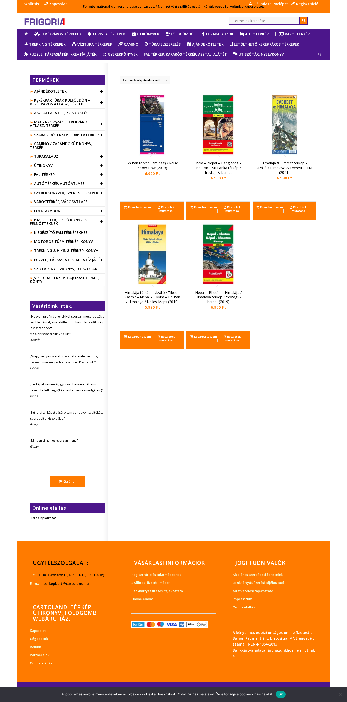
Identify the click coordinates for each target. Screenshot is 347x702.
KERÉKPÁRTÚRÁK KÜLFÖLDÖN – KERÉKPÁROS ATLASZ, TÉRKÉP (66, 102)
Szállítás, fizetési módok (150, 582)
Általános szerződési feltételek (258, 574)
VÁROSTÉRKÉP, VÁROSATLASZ (61, 201)
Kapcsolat (38, 630)
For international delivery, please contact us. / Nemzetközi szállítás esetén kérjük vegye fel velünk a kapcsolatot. (173, 6)
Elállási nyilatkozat (43, 518)
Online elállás (41, 663)
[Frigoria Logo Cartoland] (49, 20)
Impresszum (242, 599)
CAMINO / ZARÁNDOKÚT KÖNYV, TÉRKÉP (61, 145)
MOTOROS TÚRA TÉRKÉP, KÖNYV (63, 241)
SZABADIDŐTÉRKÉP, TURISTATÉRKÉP (68, 134)
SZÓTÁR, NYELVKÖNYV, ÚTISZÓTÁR (65, 268)
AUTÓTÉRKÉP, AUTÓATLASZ (68, 183)
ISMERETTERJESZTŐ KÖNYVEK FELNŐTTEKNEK (66, 221)
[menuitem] (32, 4)
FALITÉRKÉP (68, 174)
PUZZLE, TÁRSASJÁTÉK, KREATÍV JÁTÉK (68, 259)
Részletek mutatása (167, 209)
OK (280, 694)
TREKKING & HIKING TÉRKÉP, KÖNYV (66, 250)
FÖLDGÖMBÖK (68, 210)
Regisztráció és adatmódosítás (156, 574)
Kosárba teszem (139, 207)
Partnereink (39, 655)
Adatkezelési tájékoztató (253, 591)
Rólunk (35, 646)
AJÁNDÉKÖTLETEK (68, 91)
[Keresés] (318, 54)
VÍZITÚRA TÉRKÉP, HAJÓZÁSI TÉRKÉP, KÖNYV (64, 279)
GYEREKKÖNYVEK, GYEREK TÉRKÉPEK (68, 192)
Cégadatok (39, 638)
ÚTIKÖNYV (68, 165)
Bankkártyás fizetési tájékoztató (157, 591)
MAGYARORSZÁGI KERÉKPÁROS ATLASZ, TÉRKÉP (66, 124)
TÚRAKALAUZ (68, 156)
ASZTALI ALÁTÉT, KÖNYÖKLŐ (60, 112)
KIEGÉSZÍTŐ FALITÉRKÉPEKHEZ (61, 232)
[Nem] (340, 694)
